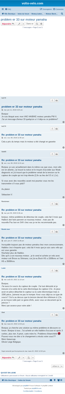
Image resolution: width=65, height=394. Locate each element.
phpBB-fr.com (36, 388)
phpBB (25, 385)
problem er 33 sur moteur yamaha (24, 19)
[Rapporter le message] (52, 100)
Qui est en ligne (8, 373)
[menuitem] (8, 9)
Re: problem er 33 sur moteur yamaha (21, 134)
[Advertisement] (32, 63)
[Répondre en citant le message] (56, 100)
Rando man (6, 229)
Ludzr (4, 268)
